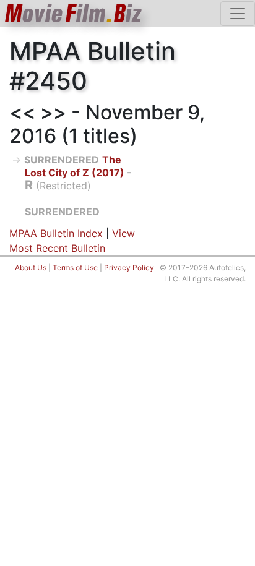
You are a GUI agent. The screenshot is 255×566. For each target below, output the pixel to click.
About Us (30, 267)
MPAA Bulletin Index (56, 233)
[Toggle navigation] (237, 13)
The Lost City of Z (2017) (74, 166)
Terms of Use (75, 267)
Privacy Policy (129, 267)
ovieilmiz (73, 13)
